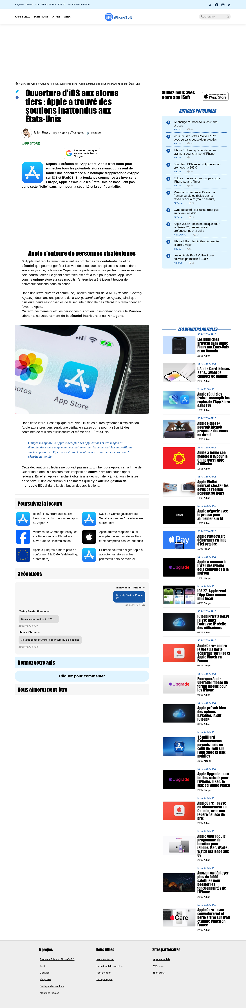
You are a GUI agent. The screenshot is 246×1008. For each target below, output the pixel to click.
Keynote (19, 4)
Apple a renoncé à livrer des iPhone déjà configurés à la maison (213, 567)
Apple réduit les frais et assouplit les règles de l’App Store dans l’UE (213, 399)
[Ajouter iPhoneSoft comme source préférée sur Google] (82, 153)
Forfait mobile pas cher (110, 966)
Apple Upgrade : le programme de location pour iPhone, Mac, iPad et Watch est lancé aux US (213, 845)
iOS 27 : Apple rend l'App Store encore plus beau (211, 594)
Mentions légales (49, 992)
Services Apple (29, 83)
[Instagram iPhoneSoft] (223, 5)
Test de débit (104, 972)
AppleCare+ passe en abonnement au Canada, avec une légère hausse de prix (212, 810)
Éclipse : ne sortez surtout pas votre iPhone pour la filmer (197, 180)
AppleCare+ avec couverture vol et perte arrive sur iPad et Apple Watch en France (213, 917)
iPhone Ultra (32, 4)
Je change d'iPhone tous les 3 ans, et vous (196, 123)
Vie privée (45, 979)
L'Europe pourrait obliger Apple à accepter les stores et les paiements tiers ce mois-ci (121, 554)
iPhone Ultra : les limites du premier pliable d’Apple (197, 243)
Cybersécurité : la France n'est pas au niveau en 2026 (196, 211)
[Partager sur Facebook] (17, 98)
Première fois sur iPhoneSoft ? (57, 959)
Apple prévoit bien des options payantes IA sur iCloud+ (211, 713)
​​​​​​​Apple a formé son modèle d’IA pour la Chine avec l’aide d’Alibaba (212, 458)
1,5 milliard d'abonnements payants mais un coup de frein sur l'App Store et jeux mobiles (211, 746)
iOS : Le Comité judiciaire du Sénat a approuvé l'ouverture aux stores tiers (121, 518)
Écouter (96, 132)
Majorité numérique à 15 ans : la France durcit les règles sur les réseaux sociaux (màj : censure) (194, 196)
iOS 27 (61, 4)
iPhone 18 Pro (48, 4)
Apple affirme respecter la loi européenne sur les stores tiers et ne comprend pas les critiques (121, 536)
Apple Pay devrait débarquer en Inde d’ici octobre (212, 540)
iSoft (42, 966)
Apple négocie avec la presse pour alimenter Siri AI (212, 514)
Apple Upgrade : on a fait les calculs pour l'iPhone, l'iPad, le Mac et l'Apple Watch (213, 779)
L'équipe (45, 972)
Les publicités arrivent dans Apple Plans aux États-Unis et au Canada (213, 345)
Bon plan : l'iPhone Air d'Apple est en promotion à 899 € (197, 166)
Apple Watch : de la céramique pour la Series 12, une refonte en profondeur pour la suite (196, 227)
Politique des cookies (52, 986)
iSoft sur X (159, 972)
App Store (31, 143)
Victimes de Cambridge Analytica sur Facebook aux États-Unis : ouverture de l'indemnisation (55, 536)
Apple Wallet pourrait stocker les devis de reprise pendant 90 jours (213, 487)
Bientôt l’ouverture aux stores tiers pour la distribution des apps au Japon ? (55, 518)
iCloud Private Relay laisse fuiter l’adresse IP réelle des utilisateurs (213, 622)
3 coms (79, 132)
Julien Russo (41, 132)
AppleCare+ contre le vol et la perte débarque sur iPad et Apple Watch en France (213, 653)
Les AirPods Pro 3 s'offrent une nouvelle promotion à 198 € (193, 257)
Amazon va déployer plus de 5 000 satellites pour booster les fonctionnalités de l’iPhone (213, 882)
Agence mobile (161, 959)
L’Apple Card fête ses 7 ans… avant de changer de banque (213, 372)
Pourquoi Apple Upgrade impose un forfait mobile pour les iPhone (212, 684)
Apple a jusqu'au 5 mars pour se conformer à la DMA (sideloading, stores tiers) (55, 554)
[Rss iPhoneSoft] (229, 5)
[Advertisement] (123, 53)
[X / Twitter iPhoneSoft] (210, 5)
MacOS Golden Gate (79, 4)
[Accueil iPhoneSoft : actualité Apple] (16, 83)
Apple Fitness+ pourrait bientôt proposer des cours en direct (212, 429)
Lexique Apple (105, 979)
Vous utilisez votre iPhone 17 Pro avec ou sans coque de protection (195, 137)
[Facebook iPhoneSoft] (216, 5)
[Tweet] (17, 92)
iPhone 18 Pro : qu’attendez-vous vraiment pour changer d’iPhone (195, 152)
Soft (123, 17)
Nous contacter (105, 959)
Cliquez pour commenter (82, 676)
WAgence (158, 966)
